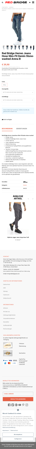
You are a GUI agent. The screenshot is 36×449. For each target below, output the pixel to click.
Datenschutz (6, 284)
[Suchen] (3, 2)
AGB (4, 288)
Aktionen (5, 308)
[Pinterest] (23, 404)
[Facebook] (9, 404)
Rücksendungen (7, 329)
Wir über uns (6, 311)
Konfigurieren (18, 439)
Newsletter (6, 322)
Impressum (6, 294)
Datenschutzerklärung (8, 385)
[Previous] (28, 199)
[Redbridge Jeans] (16, 2)
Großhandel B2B (7, 325)
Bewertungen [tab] (21, 129)
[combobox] (18, 92)
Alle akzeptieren (18, 434)
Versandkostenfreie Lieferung (14, 66)
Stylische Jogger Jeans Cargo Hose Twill (18, 237)
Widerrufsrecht (7, 298)
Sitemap (5, 291)
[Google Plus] (16, 404)
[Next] (33, 199)
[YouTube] (19, 404)
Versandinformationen (9, 318)
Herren (25, 185)
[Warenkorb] (29, 2)
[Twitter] (12, 404)
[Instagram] (26, 404)
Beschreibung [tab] (7, 129)
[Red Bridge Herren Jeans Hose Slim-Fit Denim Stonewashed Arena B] (18, 29)
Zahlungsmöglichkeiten (9, 315)
